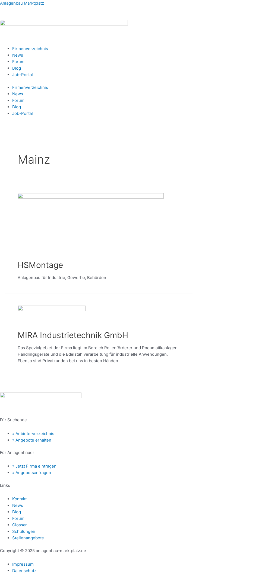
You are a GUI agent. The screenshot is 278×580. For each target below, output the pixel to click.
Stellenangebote (28, 537)
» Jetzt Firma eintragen (34, 466)
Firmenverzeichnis (30, 48)
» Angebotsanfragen (31, 472)
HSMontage (40, 265)
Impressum (23, 564)
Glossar (19, 524)
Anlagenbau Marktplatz (22, 3)
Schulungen (23, 531)
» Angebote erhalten (31, 440)
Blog (16, 68)
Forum (18, 61)
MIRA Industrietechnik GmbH (73, 335)
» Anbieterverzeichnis (33, 433)
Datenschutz (24, 570)
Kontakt (19, 498)
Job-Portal (22, 74)
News (17, 55)
